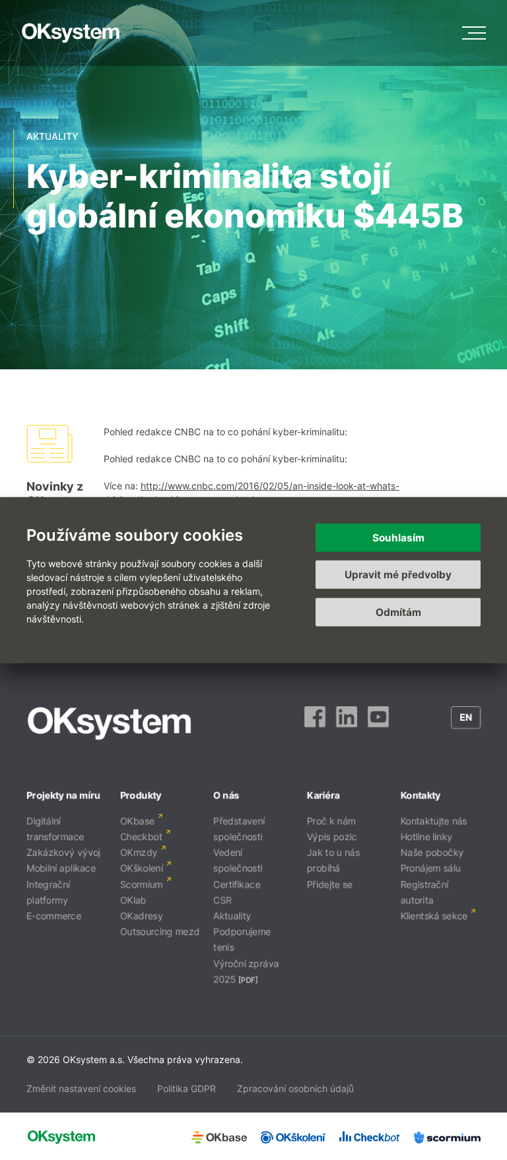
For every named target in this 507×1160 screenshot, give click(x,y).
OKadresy (141, 915)
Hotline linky (426, 836)
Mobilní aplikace (61, 868)
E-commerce (53, 915)
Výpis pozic (332, 836)
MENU (474, 32)
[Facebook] (314, 723)
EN (465, 717)
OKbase (137, 820)
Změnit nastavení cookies (81, 1088)
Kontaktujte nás (433, 820)
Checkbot (141, 836)
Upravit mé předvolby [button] (398, 574)
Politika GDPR (186, 1088)
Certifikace (236, 884)
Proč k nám (331, 820)
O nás (226, 795)
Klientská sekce (433, 915)
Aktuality (232, 915)
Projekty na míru (63, 795)
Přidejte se (330, 884)
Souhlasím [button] (398, 537)
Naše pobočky (431, 852)
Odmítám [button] (398, 611)
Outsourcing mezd (160, 931)
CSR (222, 899)
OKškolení (141, 868)
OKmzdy (139, 852)
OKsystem (70, 33)
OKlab (133, 899)
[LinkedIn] (346, 723)
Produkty (141, 795)
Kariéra (323, 795)
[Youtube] (378, 723)
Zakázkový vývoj (63, 852)
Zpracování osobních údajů (295, 1088)
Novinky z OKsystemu (60, 493)
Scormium (141, 884)
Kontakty (420, 795)
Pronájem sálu (430, 868)
